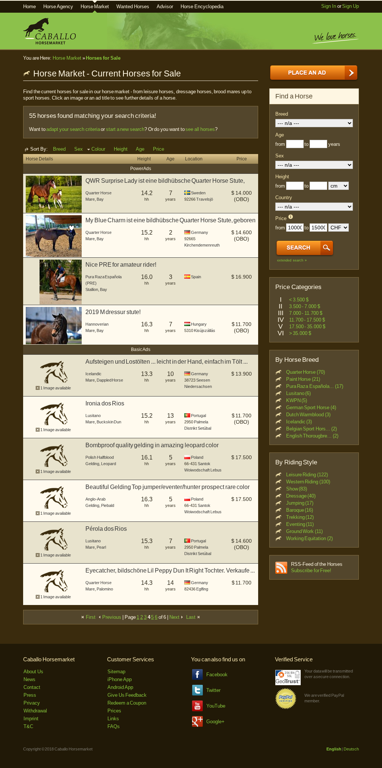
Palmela (201, 422)
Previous (111, 617)
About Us (33, 671)
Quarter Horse (98, 193)
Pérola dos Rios (106, 529)
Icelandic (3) (299, 421)
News (29, 679)
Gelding (92, 463)
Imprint (31, 718)
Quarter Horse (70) (305, 372)
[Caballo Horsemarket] (49, 43)
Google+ (215, 721)
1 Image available (55, 388)
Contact (32, 687)
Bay (100, 199)
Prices (114, 711)
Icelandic (93, 374)
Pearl (101, 547)
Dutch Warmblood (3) (308, 414)
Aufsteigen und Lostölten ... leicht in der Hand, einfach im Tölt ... (166, 361)
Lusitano (93, 415)
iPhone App (119, 679)
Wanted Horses (132, 6)
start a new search (125, 129)
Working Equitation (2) (309, 538)
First (90, 617)
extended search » (292, 260)
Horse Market (95, 6)
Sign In (328, 6)
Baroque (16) (299, 510)
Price (158, 149)
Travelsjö (204, 199)
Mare (90, 199)
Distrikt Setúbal (197, 428)
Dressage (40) (301, 496)
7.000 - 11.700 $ (305, 313)
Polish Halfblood (99, 457)
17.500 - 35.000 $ (307, 326)
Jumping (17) (300, 503)
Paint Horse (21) (303, 379)
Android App (120, 687)
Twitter (213, 690)
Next (175, 617)
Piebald (107, 505)
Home (29, 6)
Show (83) (296, 489)
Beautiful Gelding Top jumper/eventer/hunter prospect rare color (167, 487)
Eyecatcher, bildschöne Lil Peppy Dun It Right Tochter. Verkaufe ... (170, 570)
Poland (197, 457)
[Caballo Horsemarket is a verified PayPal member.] (285, 708)
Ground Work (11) (304, 531)
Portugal (198, 415)
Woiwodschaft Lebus (203, 470)
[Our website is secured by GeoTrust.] (288, 683)
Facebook (217, 674)
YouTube (215, 706)
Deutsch (351, 749)
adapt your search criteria (73, 129)
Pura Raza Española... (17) (314, 386)
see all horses (200, 129)
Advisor (165, 6)
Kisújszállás (204, 330)
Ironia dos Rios (104, 403)
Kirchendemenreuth (202, 245)
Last (191, 617)
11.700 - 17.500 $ (307, 320)
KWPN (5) (296, 400)
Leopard (108, 463)
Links (113, 718)
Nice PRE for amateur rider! (120, 264)
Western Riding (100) (308, 482)
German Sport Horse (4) (311, 407)
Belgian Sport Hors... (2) (311, 429)
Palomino (105, 589)
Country (283, 197)
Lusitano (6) (298, 393)
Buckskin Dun (109, 422)
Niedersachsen (198, 386)
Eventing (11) (300, 524)
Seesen (203, 380)
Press (30, 695)
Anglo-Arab (95, 499)
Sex (78, 149)
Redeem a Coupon (126, 703)
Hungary (199, 324)
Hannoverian (97, 324)
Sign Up (350, 6)
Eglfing (202, 589)
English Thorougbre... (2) (312, 436)
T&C (28, 726)
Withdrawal (35, 711)
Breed (59, 149)
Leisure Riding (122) (307, 474)
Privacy (32, 703)
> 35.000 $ (300, 333)
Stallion (91, 289)
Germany (199, 232)
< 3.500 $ (299, 300)
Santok (204, 463)
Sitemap (116, 671)
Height (121, 149)
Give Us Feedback (127, 695)
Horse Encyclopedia (202, 6)
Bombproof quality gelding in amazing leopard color (152, 445)
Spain (196, 277)
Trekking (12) (300, 517)
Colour (98, 149)
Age (140, 149)
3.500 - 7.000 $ (304, 306)
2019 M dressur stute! (113, 312)
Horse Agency (58, 6)
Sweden (198, 193)
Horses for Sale (103, 58)
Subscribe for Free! (311, 570)
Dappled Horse (110, 380)
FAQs (113, 726)
